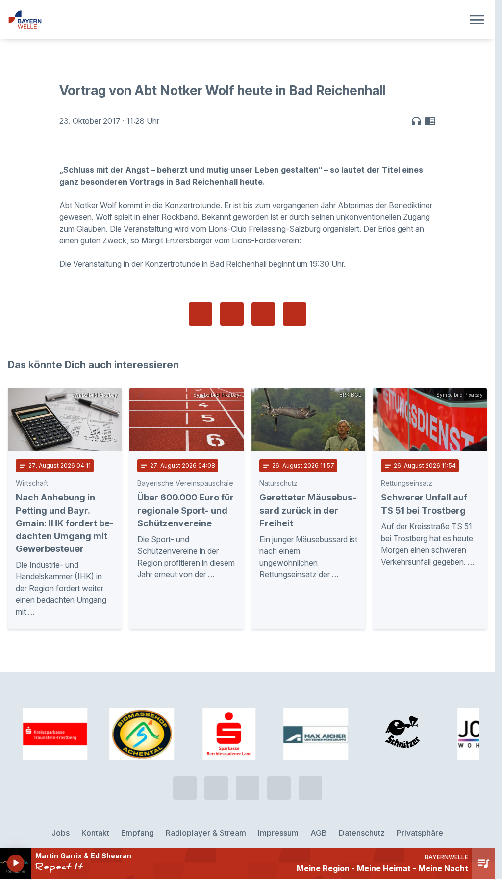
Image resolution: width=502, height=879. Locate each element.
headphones (416, 121)
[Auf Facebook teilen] (200, 314)
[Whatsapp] (216, 777)
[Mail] (310, 777)
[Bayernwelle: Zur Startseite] (235, 19)
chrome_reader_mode (430, 121)
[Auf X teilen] (232, 314)
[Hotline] (185, 777)
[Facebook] (247, 777)
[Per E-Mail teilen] (294, 314)
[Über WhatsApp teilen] (263, 314)
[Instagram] (279, 777)
